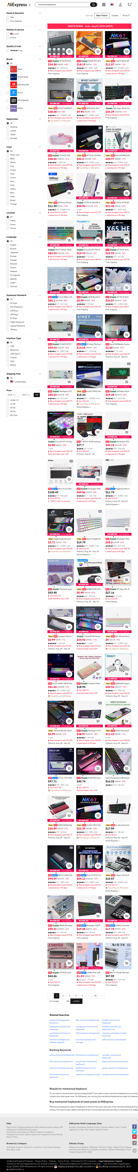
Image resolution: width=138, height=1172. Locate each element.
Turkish (123, 1127)
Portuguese (81, 1127)
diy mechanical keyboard (61, 1061)
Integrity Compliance (45, 1132)
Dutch (117, 1127)
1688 (89, 1152)
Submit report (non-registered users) (40, 1134)
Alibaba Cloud (118, 1147)
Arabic (91, 1129)
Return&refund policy (44, 1127)
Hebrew (98, 1129)
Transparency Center (15, 1134)
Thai (86, 1129)
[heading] (60, 61)
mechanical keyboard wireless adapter (59, 1041)
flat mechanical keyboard (87, 1020)
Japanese (73, 1129)
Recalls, (59, 1134)
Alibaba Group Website (78, 1147)
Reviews (56, 1147)
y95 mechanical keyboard (114, 1039)
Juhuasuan (103, 1149)
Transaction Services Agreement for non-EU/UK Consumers (32, 1164)
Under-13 (14, 400)
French (97, 1127)
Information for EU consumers (83, 1161)
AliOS (84, 1152)
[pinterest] (134, 1136)
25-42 (12, 408)
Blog (13, 1149)
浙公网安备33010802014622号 (111, 1167)
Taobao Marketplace (116, 1149)
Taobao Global (75, 1152)
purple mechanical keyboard (115, 1074)
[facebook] (134, 1126)
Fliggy (109, 1147)
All (11, 63)
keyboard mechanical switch (115, 1061)
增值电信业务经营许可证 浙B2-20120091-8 (76, 1167)
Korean (81, 1129)
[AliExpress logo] (16, 4)
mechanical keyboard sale (61, 1068)
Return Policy (12, 1137)
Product (19, 1147)
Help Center (11, 1127)
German (104, 1127)
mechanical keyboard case (88, 1074)
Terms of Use (63, 1161)
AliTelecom (85, 1149)
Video (18, 1149)
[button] (29, 5)
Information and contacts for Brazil (20, 1132)
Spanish (90, 1127)
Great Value (48, 1147)
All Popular (10, 1147)
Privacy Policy (41, 1161)
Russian (72, 1127)
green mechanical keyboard (115, 1068)
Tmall (128, 1149)
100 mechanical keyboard (88, 1033)
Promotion (28, 1147)
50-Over (14, 415)
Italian (111, 1127)
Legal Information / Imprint (110, 1161)
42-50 (12, 411)
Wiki (8, 1149)
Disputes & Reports (26, 1127)
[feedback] (134, 1143)
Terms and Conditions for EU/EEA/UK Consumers (80, 1164)
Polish (105, 1129)
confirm (76, 1001)
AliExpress (93, 1147)
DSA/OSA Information (27, 1129)
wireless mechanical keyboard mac (111, 1028)
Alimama (102, 1147)
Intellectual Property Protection (20, 1161)
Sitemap (52, 1161)
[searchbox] (63, 4)
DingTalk (94, 1149)
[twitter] (134, 1131)
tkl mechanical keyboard (87, 1055)
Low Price (38, 1147)
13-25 (12, 404)
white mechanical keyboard (62, 1055)
